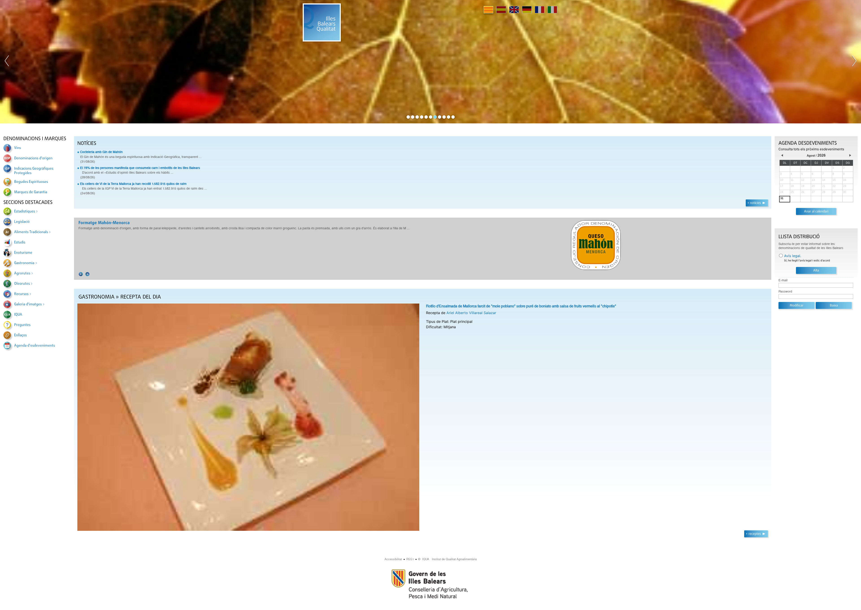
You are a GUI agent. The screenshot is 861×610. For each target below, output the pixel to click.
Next (854, 61)
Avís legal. (792, 256)
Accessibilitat (393, 559)
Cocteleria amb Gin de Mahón (101, 152)
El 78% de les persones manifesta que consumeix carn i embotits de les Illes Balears (140, 168)
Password (785, 291)
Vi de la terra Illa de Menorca (106, 223)
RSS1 (410, 559)
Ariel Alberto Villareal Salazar (471, 312)
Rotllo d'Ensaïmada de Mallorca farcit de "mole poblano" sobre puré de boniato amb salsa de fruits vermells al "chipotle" (521, 306)
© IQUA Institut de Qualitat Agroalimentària (447, 559)
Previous (6, 61)
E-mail (782, 280)
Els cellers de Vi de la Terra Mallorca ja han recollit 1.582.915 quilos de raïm (133, 184)
